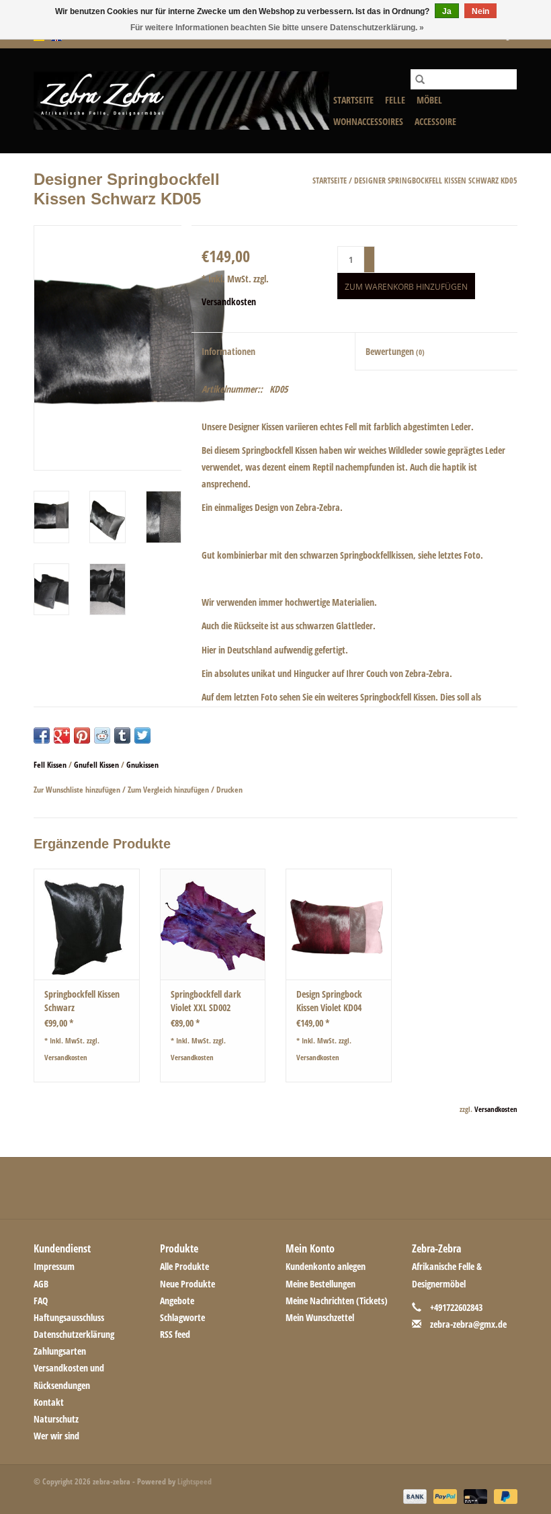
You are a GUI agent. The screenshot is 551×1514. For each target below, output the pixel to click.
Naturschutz (56, 1418)
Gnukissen (142, 764)
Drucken (229, 789)
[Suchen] (420, 79)
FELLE (395, 99)
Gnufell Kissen (96, 764)
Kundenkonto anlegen (326, 1266)
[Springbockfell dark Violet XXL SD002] (213, 924)
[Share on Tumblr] (122, 735)
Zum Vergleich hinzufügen (169, 789)
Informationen (228, 351)
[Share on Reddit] (102, 735)
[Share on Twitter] (142, 735)
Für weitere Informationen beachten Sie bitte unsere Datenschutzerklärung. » (277, 27)
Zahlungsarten (60, 1351)
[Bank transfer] (413, 1495)
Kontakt (49, 1402)
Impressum (54, 1266)
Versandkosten (229, 301)
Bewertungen (395, 351)
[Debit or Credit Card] (474, 1495)
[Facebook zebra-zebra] (205, 1188)
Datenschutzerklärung (74, 1334)
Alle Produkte (184, 1266)
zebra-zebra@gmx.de (468, 1324)
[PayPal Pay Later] (503, 1495)
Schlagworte (182, 1317)
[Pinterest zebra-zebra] (275, 1188)
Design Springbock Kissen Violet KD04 (329, 1001)
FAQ (41, 1300)
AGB (41, 1283)
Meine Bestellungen (320, 1283)
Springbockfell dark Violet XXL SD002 (206, 1001)
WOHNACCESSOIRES (368, 121)
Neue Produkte (187, 1283)
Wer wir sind (56, 1435)
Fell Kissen (50, 764)
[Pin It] (82, 735)
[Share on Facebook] (42, 735)
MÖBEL (429, 99)
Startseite (353, 99)
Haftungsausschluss (69, 1317)
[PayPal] (444, 1495)
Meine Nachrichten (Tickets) (337, 1300)
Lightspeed (194, 1481)
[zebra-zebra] (181, 100)
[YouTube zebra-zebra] (299, 1188)
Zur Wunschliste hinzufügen (78, 789)
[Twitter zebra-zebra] (228, 1188)
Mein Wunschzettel (320, 1317)
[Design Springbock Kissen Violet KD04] (339, 924)
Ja (447, 11)
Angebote (177, 1300)
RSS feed (175, 1334)
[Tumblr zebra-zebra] (322, 1188)
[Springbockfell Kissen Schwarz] (87, 924)
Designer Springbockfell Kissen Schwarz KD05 (435, 180)
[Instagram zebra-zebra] (346, 1188)
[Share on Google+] (62, 735)
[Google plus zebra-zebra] (252, 1188)
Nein (480, 11)
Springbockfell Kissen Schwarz (82, 1001)
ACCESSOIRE (435, 121)
